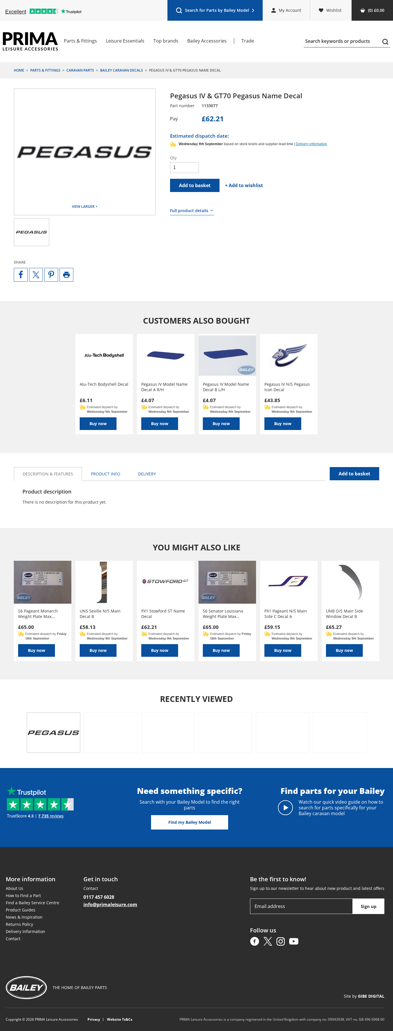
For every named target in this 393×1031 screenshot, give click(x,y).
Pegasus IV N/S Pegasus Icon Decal (287, 386)
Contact (13, 938)
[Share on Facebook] (21, 275)
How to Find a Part (23, 895)
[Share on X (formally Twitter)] (36, 275)
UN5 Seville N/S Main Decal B (100, 613)
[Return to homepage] (30, 41)
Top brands (165, 41)
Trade (247, 41)
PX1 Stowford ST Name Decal (163, 613)
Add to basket (195, 185)
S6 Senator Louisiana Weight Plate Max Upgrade (223, 613)
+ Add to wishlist (244, 185)
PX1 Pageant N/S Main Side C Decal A (285, 613)
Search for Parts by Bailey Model (212, 11)
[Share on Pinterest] (51, 275)
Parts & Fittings (80, 41)
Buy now (98, 423)
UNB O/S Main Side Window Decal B (344, 613)
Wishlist (334, 10)
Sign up (369, 906)
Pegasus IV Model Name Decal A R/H (164, 386)
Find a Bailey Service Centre (32, 902)
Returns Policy (19, 924)
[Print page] (66, 275)
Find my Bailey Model (189, 822)
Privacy (93, 1019)
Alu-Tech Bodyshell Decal (104, 384)
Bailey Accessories (207, 41)
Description (48, 474)
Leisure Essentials (125, 41)
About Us (14, 888)
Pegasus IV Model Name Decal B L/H (226, 386)
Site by (364, 996)
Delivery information (311, 144)
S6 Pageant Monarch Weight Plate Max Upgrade (38, 613)
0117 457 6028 (98, 897)
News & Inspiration (24, 917)
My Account (290, 10)
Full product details (189, 210)
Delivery (147, 474)
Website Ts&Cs (119, 1019)
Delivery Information (25, 931)
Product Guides (20, 910)
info (105, 474)
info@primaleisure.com (110, 904)
